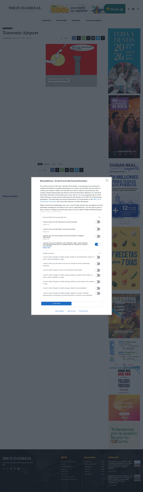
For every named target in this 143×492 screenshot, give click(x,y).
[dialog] (71, 246)
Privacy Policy (83, 311)
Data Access (71, 311)
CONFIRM (56, 303)
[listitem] (71, 217)
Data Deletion (59, 311)
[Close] (108, 181)
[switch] (97, 221)
